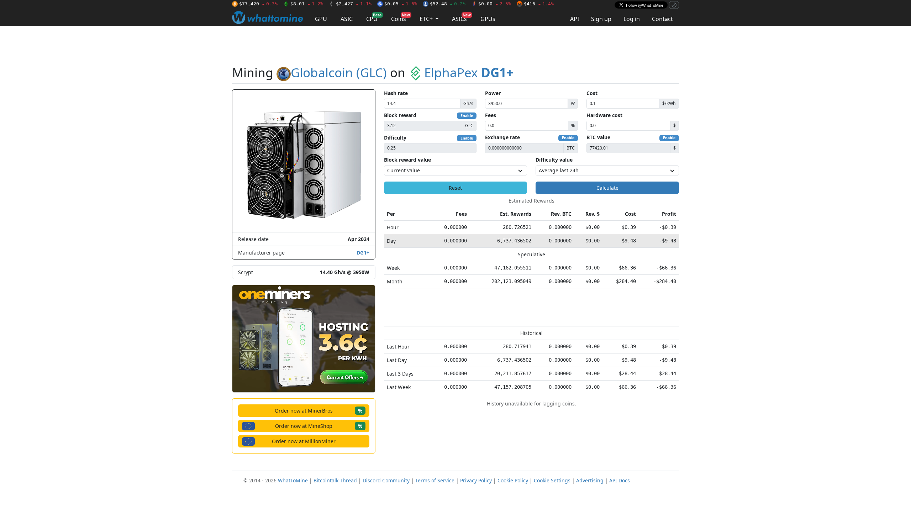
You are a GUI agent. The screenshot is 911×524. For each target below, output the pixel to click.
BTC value (598, 137)
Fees (490, 115)
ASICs (461, 17)
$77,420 (258, 3)
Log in (631, 19)
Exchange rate (502, 137)
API (574, 19)
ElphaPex (469, 72)
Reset (455, 187)
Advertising (590, 480)
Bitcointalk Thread (335, 480)
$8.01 (306, 3)
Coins (400, 17)
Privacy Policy (476, 480)
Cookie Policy (512, 480)
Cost (591, 93)
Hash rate (396, 93)
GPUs (487, 19)
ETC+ (427, 19)
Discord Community (386, 480)
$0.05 (400, 3)
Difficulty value (554, 159)
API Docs (619, 480)
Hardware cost (604, 115)
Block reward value (407, 159)
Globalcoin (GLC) (339, 72)
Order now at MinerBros (318, 410)
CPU (373, 17)
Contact (662, 19)
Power (493, 93)
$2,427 (354, 3)
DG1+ (363, 252)
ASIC (347, 19)
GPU (321, 19)
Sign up (601, 19)
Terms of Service (434, 480)
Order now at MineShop (318, 426)
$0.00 (494, 3)
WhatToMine (293, 480)
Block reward (400, 115)
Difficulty (395, 137)
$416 (539, 3)
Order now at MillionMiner (304, 441)
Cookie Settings (552, 480)
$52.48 (447, 3)
